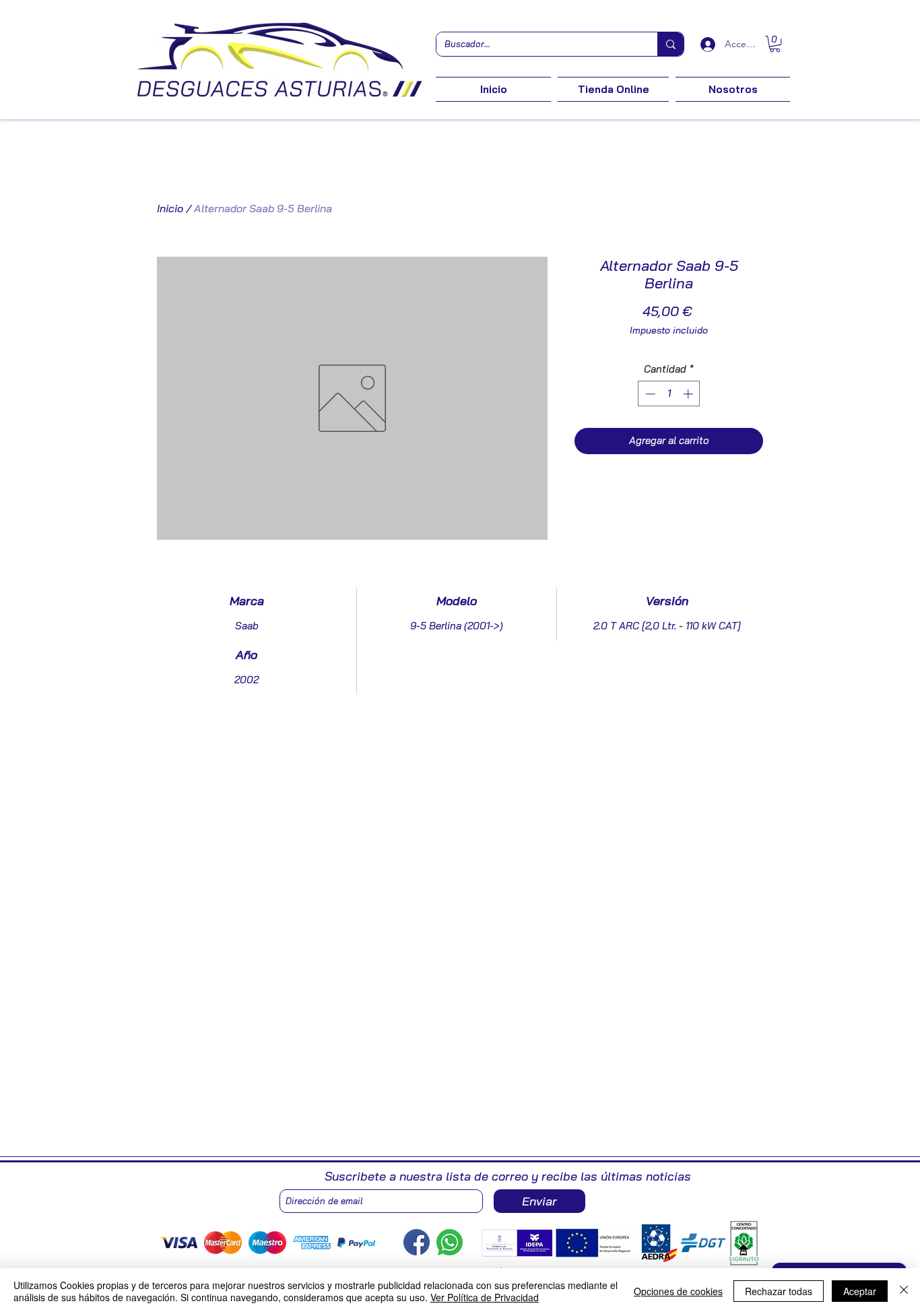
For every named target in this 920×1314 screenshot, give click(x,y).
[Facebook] (416, 1242)
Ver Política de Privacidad (484, 1297)
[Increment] (689, 393)
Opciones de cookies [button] (678, 1291)
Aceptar (859, 1291)
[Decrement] (649, 393)
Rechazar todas (778, 1291)
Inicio (170, 208)
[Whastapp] (449, 1242)
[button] (775, 44)
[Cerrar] (904, 1291)
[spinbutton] (669, 393)
